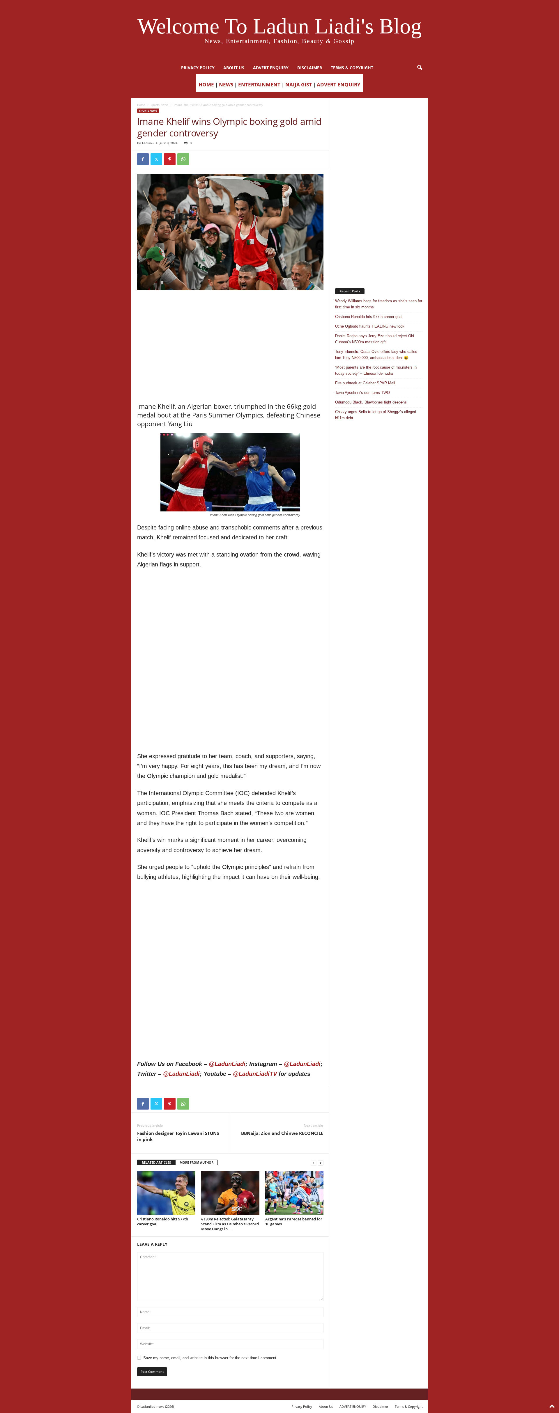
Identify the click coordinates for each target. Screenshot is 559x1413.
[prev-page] (313, 1163)
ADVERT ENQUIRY (271, 67)
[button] (419, 67)
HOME (206, 84)
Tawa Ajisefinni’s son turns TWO (362, 392)
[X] (156, 159)
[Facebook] (143, 159)
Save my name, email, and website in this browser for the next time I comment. (210, 1358)
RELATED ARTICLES (156, 1162)
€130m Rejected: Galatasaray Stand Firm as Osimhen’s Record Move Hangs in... (230, 1223)
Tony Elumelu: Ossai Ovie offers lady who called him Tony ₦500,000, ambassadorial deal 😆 (376, 354)
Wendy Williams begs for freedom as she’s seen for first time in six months (378, 304)
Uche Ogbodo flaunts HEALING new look (369, 326)
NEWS (226, 84)
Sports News (159, 105)
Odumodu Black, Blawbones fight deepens (371, 402)
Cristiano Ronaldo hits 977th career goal (162, 1221)
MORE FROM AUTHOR (196, 1162)
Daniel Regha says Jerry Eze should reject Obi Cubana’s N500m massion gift (374, 339)
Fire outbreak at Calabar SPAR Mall (365, 383)
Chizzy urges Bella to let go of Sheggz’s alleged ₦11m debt (375, 415)
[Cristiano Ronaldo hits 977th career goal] (166, 1193)
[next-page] (320, 1163)
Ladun (147, 143)
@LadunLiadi (227, 1064)
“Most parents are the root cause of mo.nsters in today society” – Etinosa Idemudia (376, 370)
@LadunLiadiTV (255, 1074)
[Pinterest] (170, 159)
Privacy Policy (198, 67)
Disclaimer (309, 67)
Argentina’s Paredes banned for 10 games (293, 1221)
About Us (233, 67)
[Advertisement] (230, 305)
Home (141, 105)
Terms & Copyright (352, 67)
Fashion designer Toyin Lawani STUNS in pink (178, 1136)
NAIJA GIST (298, 84)
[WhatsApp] (183, 159)
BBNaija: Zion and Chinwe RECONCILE (282, 1133)
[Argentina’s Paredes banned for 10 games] (294, 1193)
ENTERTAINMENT (259, 84)
